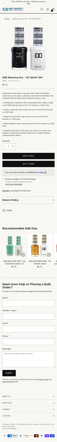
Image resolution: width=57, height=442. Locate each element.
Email (5, 323)
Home (7, 19)
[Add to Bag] (23, 254)
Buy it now (28, 164)
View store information (13, 184)
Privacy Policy (44, 379)
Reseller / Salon (9, 311)
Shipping (6, 191)
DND (4, 81)
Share (9, 211)
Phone (5, 336)
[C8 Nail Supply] (13, 9)
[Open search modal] (42, 9)
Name (5, 298)
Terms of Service (8, 381)
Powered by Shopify (9, 428)
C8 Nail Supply (20, 424)
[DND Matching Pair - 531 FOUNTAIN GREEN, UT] (14, 246)
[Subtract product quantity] (5, 146)
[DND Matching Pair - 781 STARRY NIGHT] (40, 246)
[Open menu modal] (47, 9)
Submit (9, 373)
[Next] (52, 2)
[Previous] (4, 2)
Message (6, 349)
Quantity (6, 141)
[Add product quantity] (12, 146)
